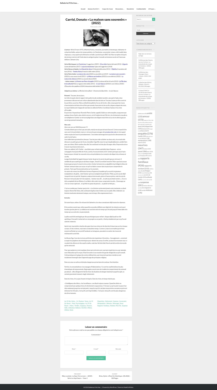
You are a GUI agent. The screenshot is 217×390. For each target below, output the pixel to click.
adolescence (142, 113)
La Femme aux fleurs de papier (84, 81)
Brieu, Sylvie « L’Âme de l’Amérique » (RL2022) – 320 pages (114, 376)
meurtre (142, 142)
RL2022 (84, 308)
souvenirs (145, 179)
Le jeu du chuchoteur (87, 66)
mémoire (109, 303)
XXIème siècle (68, 310)
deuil (141, 126)
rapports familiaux (103, 306)
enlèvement (108, 301)
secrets (141, 175)
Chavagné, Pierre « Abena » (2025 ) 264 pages (144, 76)
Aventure (141, 122)
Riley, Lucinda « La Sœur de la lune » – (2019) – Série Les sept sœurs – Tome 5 (77, 376)
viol (143, 190)
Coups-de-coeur (107, 9)
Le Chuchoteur (81, 64)
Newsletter (130, 9)
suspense (124, 306)
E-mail (96, 349)
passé (121, 303)
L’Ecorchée (103, 64)
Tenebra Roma (77, 71)
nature (147, 149)
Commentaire (96, 335)
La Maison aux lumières (94, 76)
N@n (139, 54)
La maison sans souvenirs (117, 74)
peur (150, 151)
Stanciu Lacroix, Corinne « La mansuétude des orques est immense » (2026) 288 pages (145, 64)
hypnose (115, 301)
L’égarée (125, 64)
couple (142, 124)
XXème (89, 308)
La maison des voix (83, 74)
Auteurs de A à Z (93, 9)
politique (147, 153)
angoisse (147, 120)
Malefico (114, 69)
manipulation (101, 303)
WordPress (113, 387)
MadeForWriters (128, 387)
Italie (65, 308)
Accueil (83, 9)
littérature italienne (74, 308)
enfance (144, 131)
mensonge (116, 303)
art (151, 120)
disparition (100, 301)
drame (145, 129)
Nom (74, 349)
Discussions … (119, 9)
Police (140, 153)
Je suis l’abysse (100, 84)
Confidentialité (141, 9)
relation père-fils (115, 306)
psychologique (143, 155)
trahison (146, 185)
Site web (118, 349)
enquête (145, 133)
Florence (89, 306)
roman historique (147, 173)
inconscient (122, 301)
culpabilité (148, 124)
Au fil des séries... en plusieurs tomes (76, 301)
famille (142, 136)
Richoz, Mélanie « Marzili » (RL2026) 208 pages (145, 84)
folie (148, 136)
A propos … (152, 9)
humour (145, 138)
